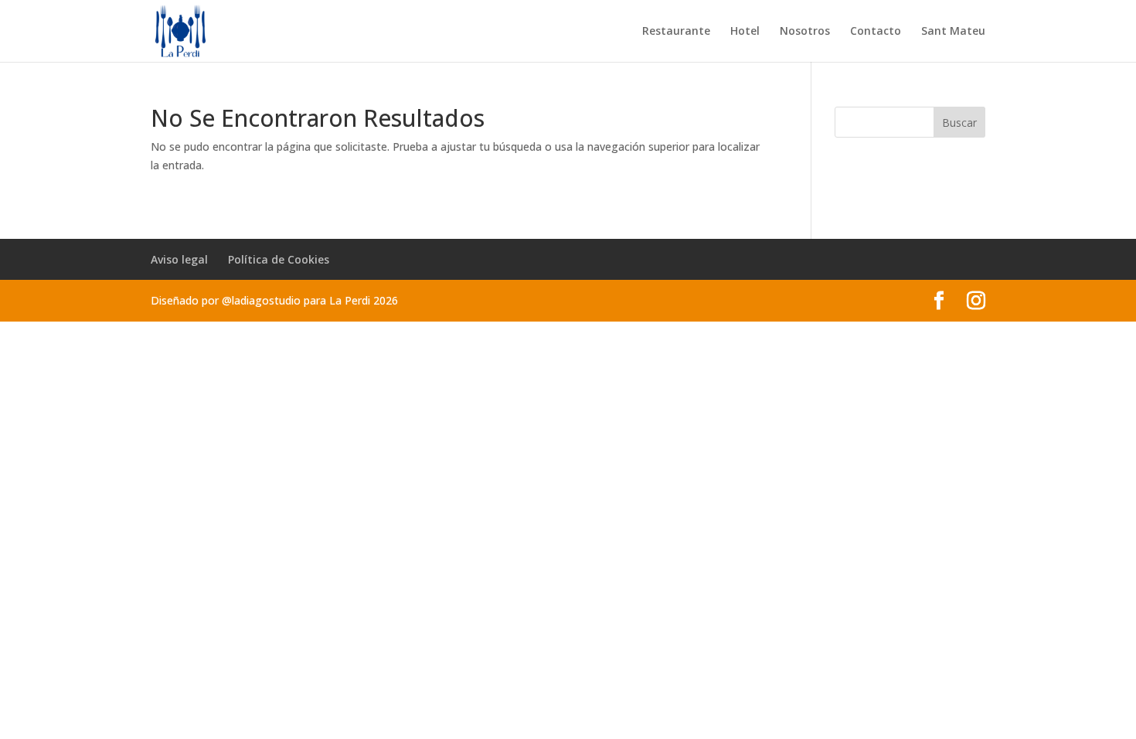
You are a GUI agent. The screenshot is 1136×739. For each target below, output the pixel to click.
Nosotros (805, 32)
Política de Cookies (278, 259)
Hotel (745, 32)
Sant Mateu (953, 32)
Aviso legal (179, 259)
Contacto (875, 32)
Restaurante (676, 32)
